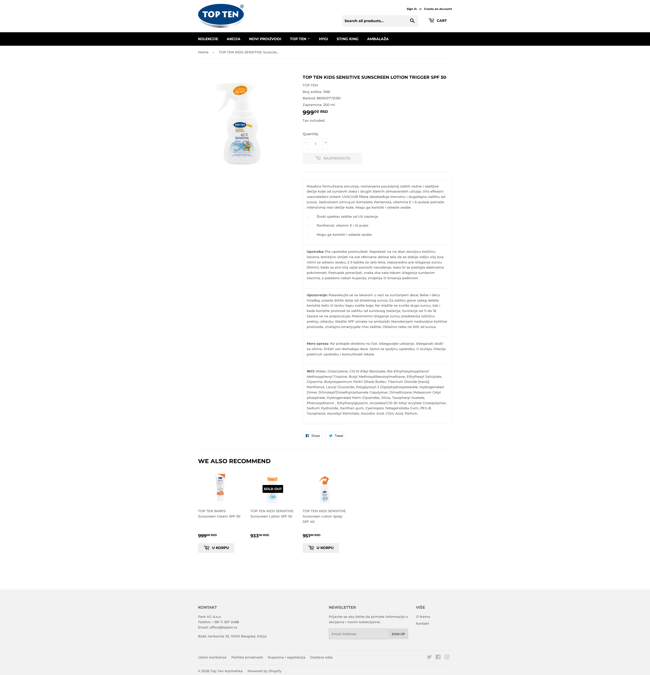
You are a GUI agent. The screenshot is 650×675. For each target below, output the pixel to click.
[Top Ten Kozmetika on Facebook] (438, 658)
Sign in (412, 9)
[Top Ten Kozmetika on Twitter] (429, 658)
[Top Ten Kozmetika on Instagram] (446, 658)
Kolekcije (208, 39)
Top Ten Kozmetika (226, 671)
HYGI (323, 39)
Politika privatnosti (247, 657)
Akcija (233, 39)
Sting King (348, 39)
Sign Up (398, 634)
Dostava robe (321, 657)
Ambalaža (378, 39)
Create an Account (438, 9)
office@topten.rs (223, 627)
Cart (441, 20)
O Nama (423, 617)
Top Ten (298, 39)
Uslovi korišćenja (212, 657)
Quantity (310, 134)
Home (203, 52)
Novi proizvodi (265, 39)
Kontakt (422, 623)
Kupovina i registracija (286, 657)
